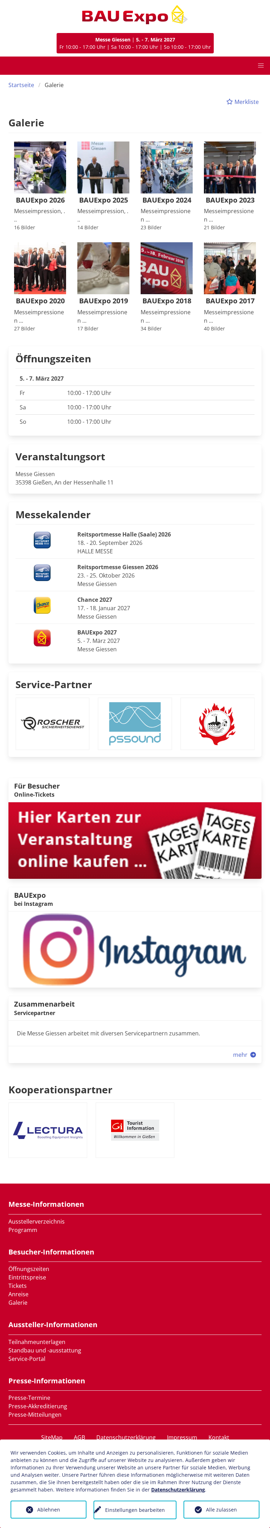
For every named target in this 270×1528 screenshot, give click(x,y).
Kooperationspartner (60, 1089)
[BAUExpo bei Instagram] (135, 949)
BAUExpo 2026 (40, 200)
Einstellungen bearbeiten (135, 1510)
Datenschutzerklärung (126, 1437)
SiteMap (52, 1437)
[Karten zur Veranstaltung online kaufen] (135, 840)
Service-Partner (53, 684)
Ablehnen (48, 1509)
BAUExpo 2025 (103, 200)
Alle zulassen (221, 1509)
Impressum (182, 1437)
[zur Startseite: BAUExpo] (135, 15)
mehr (241, 1055)
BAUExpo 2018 (166, 301)
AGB (79, 1437)
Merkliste (246, 102)
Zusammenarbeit (44, 1004)
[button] (261, 66)
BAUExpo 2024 (166, 200)
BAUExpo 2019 (103, 301)
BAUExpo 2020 (40, 301)
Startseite (21, 85)
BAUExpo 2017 (230, 301)
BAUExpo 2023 (230, 200)
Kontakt (218, 1437)
